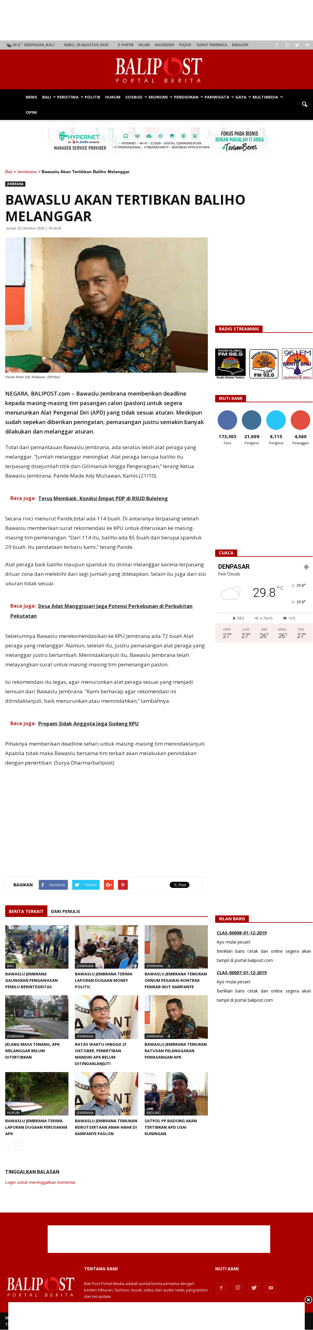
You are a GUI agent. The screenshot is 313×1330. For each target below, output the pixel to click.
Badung (153, 1112)
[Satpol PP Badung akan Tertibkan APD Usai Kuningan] (176, 1094)
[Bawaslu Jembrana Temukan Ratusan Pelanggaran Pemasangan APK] (176, 1017)
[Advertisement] (159, 20)
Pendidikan (186, 97)
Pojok (185, 44)
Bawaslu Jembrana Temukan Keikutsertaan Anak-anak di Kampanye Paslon (106, 1127)
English (240, 44)
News (31, 97)
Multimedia (265, 97)
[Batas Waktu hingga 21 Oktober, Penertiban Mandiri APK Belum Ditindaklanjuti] (106, 1017)
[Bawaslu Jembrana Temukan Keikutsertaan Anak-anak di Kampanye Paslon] (106, 1094)
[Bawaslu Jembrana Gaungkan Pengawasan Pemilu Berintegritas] (36, 947)
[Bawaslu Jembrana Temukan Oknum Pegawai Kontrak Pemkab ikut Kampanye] (176, 947)
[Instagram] (287, 45)
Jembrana (27, 171)
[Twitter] (297, 45)
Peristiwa (68, 97)
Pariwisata (216, 97)
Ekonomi (158, 97)
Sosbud (133, 97)
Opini (31, 112)
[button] (304, 104)
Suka (227, 412)
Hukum (112, 97)
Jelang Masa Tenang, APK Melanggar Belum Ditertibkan (32, 1050)
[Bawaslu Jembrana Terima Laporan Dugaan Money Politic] (106, 947)
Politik (92, 97)
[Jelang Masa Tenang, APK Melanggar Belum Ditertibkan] (36, 1017)
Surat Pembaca (211, 44)
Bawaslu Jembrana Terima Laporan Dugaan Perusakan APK (36, 1127)
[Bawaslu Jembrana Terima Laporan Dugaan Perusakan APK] (36, 1094)
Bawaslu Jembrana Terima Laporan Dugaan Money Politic (103, 980)
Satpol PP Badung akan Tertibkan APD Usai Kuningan (171, 1127)
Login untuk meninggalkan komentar (40, 1182)
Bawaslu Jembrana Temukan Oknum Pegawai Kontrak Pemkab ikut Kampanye (176, 980)
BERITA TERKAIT (26, 911)
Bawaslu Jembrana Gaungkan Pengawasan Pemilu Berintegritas (31, 980)
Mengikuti (251, 412)
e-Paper (126, 44)
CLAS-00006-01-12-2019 (242, 981)
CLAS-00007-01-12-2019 (242, 941)
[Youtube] (307, 45)
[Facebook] (277, 45)
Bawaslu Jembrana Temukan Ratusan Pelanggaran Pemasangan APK (176, 1050)
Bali (46, 97)
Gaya (240, 97)
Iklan (144, 44)
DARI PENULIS (65, 911)
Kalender (164, 44)
